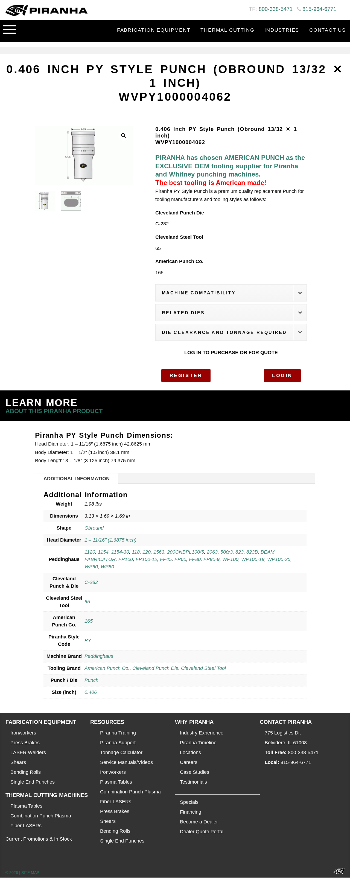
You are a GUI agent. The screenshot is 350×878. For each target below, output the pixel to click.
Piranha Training (118, 733)
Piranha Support (118, 742)
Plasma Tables (26, 806)
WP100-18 (252, 559)
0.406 (90, 692)
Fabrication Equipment (154, 30)
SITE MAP (30, 872)
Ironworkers (23, 733)
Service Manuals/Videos (126, 762)
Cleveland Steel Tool (203, 668)
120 (146, 552)
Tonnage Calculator (121, 752)
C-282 (91, 582)
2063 (212, 552)
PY (87, 640)
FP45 (166, 559)
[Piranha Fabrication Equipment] (337, 872)
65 (87, 601)
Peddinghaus (98, 656)
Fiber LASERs (26, 825)
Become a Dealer (199, 822)
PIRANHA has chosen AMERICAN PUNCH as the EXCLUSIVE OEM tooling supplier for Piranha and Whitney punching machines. (230, 166)
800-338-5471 (276, 9)
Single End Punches (32, 782)
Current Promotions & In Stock (38, 839)
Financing (190, 812)
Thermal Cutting (227, 30)
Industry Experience (201, 733)
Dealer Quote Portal (201, 831)
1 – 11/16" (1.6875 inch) (110, 540)
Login (282, 375)
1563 (158, 552)
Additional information (76, 478)
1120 (89, 552)
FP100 (125, 559)
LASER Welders (28, 752)
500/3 (226, 552)
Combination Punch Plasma (40, 816)
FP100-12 (146, 559)
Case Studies (194, 772)
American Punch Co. (107, 668)
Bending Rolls (25, 772)
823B (252, 552)
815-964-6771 (319, 9)
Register (186, 375)
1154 (103, 552)
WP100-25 (278, 559)
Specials (189, 802)
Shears (18, 762)
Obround (94, 528)
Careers (188, 762)
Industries (281, 30)
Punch (91, 680)
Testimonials (193, 782)
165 (88, 621)
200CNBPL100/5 (185, 552)
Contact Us (327, 30)
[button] (124, 136)
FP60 (180, 559)
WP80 (107, 566)
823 (239, 552)
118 (136, 552)
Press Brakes (25, 742)
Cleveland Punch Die (155, 668)
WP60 (91, 566)
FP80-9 (211, 559)
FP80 (195, 559)
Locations (190, 752)
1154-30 (120, 552)
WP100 (230, 559)
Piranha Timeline (198, 742)
